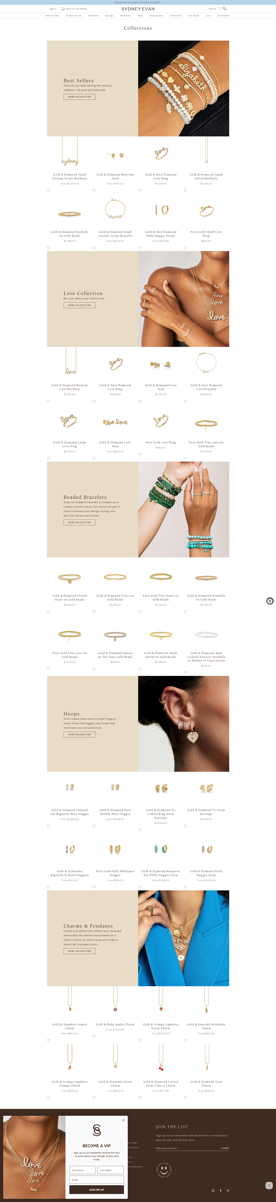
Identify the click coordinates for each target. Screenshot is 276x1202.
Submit (225, 1148)
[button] (69, 191)
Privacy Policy (125, 1157)
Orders (121, 1133)
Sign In (53, 9)
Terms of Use (124, 1162)
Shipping (122, 1138)
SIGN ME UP (96, 1189)
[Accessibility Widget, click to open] (270, 601)
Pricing (121, 1152)
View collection (79, 97)
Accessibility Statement (130, 1167)
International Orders (128, 1147)
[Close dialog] (123, 1120)
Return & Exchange (127, 1143)
